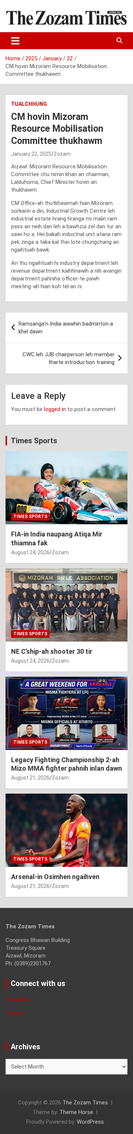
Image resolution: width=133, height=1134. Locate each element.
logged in (55, 409)
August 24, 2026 (30, 552)
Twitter (15, 1013)
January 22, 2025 (31, 154)
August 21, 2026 (30, 778)
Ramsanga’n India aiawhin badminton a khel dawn (65, 327)
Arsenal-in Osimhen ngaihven (55, 877)
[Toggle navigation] (15, 40)
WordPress (90, 1121)
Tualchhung (29, 104)
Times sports (30, 516)
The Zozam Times (85, 1102)
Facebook (18, 999)
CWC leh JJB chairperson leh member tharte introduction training (69, 358)
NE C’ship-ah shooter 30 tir (51, 651)
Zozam (62, 154)
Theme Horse (76, 1112)
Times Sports (34, 440)
